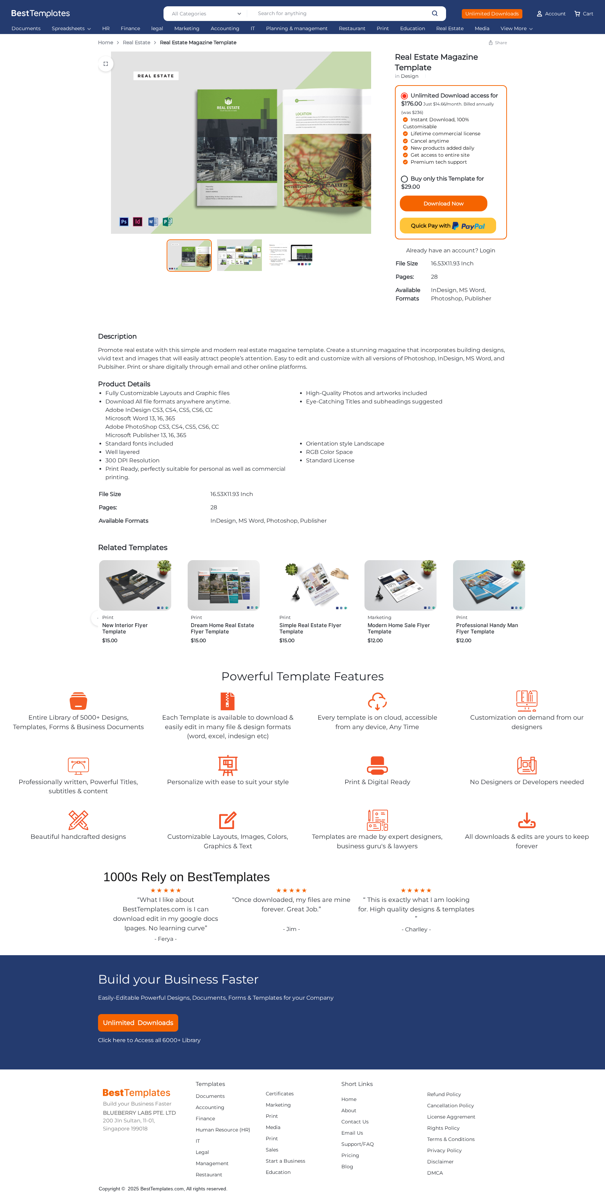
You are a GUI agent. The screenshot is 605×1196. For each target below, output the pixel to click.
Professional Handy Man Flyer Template (487, 628)
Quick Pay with (431, 225)
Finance (130, 29)
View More (514, 29)
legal (157, 29)
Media (482, 29)
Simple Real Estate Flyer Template (310, 628)
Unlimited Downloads (492, 14)
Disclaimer (440, 1162)
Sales (272, 1150)
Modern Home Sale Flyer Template (399, 628)
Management (212, 1164)
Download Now (444, 203)
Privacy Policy (444, 1151)
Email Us (352, 1133)
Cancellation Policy (450, 1106)
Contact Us (355, 1122)
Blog (347, 1167)
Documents (26, 29)
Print (383, 29)
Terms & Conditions (451, 1139)
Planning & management (297, 29)
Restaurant (352, 29)
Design (409, 76)
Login (487, 250)
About (348, 1111)
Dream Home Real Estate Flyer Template (222, 628)
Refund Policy (444, 1095)
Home (105, 42)
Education (412, 29)
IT (253, 29)
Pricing (350, 1155)
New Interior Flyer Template (125, 628)
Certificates (280, 1094)
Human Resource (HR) (223, 1130)
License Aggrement (451, 1117)
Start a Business (285, 1161)
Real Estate (450, 29)
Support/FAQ (357, 1144)
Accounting (225, 29)
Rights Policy (443, 1128)
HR (106, 29)
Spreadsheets (68, 29)
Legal (202, 1152)
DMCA (435, 1173)
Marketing (187, 29)
